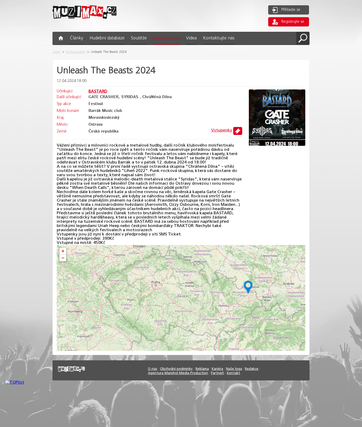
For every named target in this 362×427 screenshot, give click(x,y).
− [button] (62, 258)
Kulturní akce (75, 52)
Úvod (56, 52)
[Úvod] (84, 23)
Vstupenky (221, 130)
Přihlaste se (290, 10)
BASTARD (98, 91)
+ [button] (62, 251)
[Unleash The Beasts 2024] (277, 145)
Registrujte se (292, 22)
